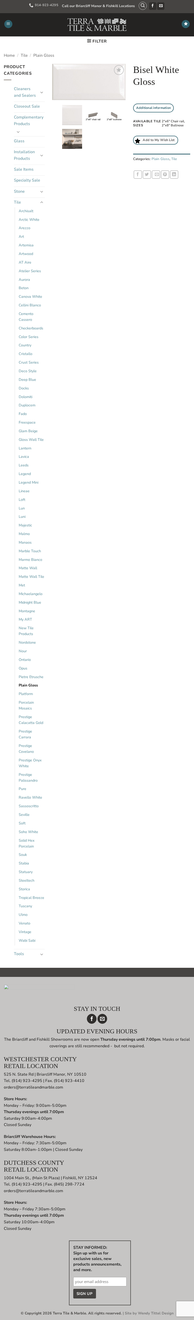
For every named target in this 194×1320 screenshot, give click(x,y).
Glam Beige (28, 431)
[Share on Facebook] (138, 174)
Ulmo (23, 914)
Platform (26, 693)
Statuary (26, 871)
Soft (22, 823)
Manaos (25, 542)
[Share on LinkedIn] (174, 174)
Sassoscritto (29, 806)
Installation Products (24, 155)
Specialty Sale (27, 180)
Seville (24, 814)
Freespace (27, 422)
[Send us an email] (160, 6)
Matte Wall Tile (31, 576)
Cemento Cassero (26, 316)
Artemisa (26, 245)
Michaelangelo (30, 593)
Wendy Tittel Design (156, 1313)
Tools (19, 954)
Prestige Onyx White (30, 763)
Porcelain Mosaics (26, 705)
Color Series (28, 336)
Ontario (25, 659)
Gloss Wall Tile (31, 439)
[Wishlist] (186, 24)
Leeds (24, 465)
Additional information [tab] (153, 108)
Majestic (25, 525)
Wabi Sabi (27, 940)
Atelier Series (30, 270)
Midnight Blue (30, 602)
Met (22, 585)
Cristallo (25, 353)
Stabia (24, 863)
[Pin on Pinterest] (165, 174)
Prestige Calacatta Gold (31, 719)
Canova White (30, 296)
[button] (143, 6)
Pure (22, 788)
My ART (25, 619)
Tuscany (25, 906)
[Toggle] (42, 92)
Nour (23, 651)
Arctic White (29, 219)
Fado (23, 413)
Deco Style (28, 370)
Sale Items (24, 169)
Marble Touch (30, 551)
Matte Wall (28, 567)
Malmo (24, 533)
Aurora (24, 279)
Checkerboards (31, 328)
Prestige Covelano (26, 748)
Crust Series (29, 362)
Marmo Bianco (30, 559)
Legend (25, 473)
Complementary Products (28, 120)
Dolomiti (25, 396)
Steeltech (26, 880)
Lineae (24, 491)
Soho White (28, 831)
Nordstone (27, 642)
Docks (24, 388)
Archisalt (26, 210)
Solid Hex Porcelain (27, 843)
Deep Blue (27, 379)
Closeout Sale (27, 106)
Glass (19, 141)
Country (25, 345)
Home (9, 55)
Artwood (26, 253)
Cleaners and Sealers (25, 92)
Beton (24, 287)
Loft (22, 499)
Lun (22, 508)
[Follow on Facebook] (152, 6)
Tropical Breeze (31, 897)
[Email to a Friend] (156, 174)
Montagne (27, 611)
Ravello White (30, 797)
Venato (24, 923)
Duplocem (27, 405)
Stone (19, 191)
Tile (24, 55)
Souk (23, 854)
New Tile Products (26, 630)
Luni (22, 516)
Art (21, 236)
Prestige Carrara (25, 734)
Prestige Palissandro (28, 777)
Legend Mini (28, 482)
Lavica (24, 456)
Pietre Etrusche (31, 676)
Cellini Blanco (30, 305)
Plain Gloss (43, 55)
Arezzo (24, 227)
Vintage (25, 931)
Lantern (25, 448)
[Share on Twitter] (147, 174)
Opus (23, 668)
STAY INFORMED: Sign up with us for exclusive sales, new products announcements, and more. (97, 1259)
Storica (24, 889)
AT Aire (25, 262)
